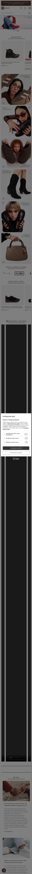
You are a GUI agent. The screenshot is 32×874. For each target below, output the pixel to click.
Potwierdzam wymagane (16, 452)
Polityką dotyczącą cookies (13, 423)
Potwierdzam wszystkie (16, 448)
